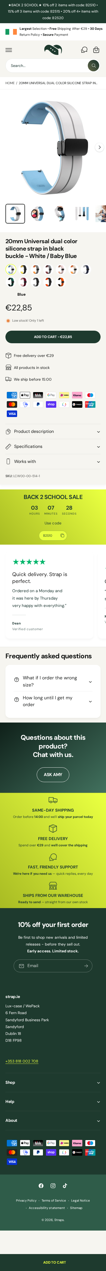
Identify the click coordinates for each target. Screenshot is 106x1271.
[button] (9, 50)
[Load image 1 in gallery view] (15, 214)
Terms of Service (54, 1201)
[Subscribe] (86, 965)
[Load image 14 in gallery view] (59, 214)
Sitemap (76, 1208)
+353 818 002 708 (21, 1061)
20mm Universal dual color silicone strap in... (58, 83)
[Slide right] (99, 147)
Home (10, 83)
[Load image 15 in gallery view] (82, 214)
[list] (53, 32)
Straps (59, 1220)
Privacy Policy (26, 1201)
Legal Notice (80, 1201)
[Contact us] (84, 50)
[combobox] (53, 65)
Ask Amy (53, 774)
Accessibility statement (47, 1208)
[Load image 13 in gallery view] (37, 214)
